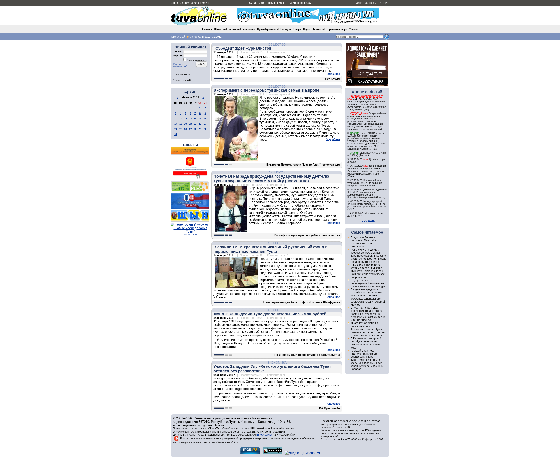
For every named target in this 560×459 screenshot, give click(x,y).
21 (195, 124)
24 (175, 129)
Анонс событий (181, 74)
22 (200, 124)
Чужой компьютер (197, 60)
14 (195, 118)
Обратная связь (366, 2)
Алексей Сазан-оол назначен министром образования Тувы (364, 353)
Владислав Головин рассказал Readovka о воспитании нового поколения (364, 242)
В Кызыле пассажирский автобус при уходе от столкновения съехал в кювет (366, 343)
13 (190, 118)
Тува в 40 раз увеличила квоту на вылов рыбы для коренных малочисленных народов (367, 364)
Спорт (297, 29)
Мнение (353, 29)
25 (180, 129)
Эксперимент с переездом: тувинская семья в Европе (266, 90)
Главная (207, 29)
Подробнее (333, 73)
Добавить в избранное (289, 2)
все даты (369, 220)
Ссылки (190, 145)
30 (205, 129)
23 (205, 124)
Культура (285, 29)
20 (190, 124)
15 (200, 118)
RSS (308, 2)
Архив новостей (182, 80)
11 (180, 118)
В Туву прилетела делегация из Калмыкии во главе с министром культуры (368, 283)
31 (175, 134)
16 (205, 118)
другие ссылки (190, 234)
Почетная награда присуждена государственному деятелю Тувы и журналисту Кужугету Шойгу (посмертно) (271, 178)
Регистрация (178, 64)
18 (180, 124)
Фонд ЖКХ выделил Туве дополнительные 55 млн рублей (270, 314)
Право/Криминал (267, 29)
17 (175, 124)
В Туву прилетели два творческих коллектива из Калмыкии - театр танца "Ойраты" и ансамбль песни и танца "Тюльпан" (368, 314)
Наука (306, 29)
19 (185, 124)
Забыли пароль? (180, 66)
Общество (220, 29)
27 (190, 129)
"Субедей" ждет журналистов (242, 48)
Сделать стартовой (261, 2)
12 (185, 118)
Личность (318, 29)
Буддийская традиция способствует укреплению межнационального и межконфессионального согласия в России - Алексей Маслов (368, 297)
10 (175, 118)
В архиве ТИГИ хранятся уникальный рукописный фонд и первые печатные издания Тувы (270, 249)
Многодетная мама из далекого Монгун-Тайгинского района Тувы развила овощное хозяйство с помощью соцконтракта (368, 329)
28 (195, 129)
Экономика (248, 29)
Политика (234, 29)
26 (185, 129)
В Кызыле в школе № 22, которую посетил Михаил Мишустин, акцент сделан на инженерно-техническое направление (368, 271)
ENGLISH (383, 2)
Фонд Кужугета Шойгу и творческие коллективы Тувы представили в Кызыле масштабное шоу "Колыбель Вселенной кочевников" (368, 255)
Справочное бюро (336, 29)
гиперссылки (264, 434)
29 (200, 129)
